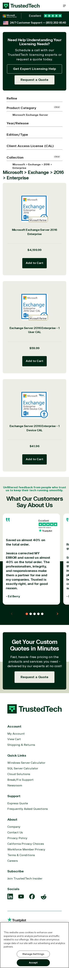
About (12, 819)
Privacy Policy (17, 838)
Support (13, 796)
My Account (16, 734)
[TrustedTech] (21, 5)
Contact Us (15, 832)
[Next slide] (57, 614)
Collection (15, 157)
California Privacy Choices (25, 844)
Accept (33, 962)
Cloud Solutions (18, 774)
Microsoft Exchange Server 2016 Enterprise (34, 232)
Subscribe (15, 871)
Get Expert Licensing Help (34, 69)
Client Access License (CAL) (30, 146)
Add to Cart (34, 263)
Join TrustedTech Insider (24, 878)
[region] (34, 945)
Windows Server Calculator (26, 763)
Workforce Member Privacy (26, 849)
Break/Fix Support (20, 780)
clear (57, 107)
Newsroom (14, 785)
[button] (64, 5)
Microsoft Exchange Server (30, 115)
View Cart (14, 739)
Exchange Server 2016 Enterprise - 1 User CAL (35, 330)
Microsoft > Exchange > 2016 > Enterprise (32, 166)
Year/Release (18, 123)
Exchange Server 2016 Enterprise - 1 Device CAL (35, 428)
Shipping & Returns (21, 745)
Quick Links (16, 755)
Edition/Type (17, 135)
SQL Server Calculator (22, 768)
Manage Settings (33, 954)
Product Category (21, 108)
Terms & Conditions (21, 855)
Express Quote (17, 803)
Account (14, 726)
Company (13, 827)
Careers (12, 861)
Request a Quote (34, 80)
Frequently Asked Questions (27, 809)
